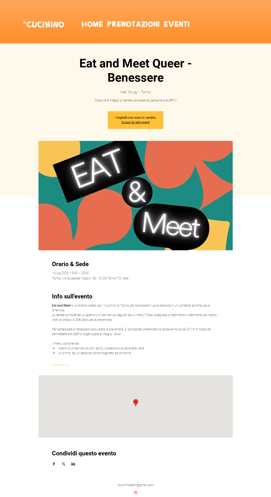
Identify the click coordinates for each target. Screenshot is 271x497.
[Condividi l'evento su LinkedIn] (73, 463)
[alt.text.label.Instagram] (135, 493)
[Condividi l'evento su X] (63, 463)
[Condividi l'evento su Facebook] (54, 463)
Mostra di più (61, 365)
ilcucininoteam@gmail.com (135, 485)
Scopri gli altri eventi (135, 122)
